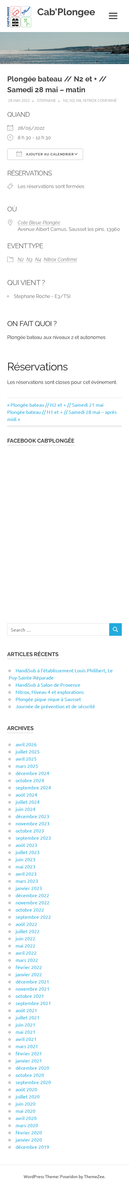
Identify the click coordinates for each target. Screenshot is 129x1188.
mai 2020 (25, 1111)
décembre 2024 (32, 773)
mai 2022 (25, 945)
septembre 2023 (33, 838)
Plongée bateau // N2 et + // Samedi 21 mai (57, 405)
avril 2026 (26, 744)
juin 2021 (25, 1024)
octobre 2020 (30, 1075)
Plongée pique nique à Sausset (48, 699)
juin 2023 (25, 859)
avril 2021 (26, 1039)
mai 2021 (25, 1032)
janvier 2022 (29, 974)
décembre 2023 (32, 816)
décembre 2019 (32, 1147)
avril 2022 (26, 953)
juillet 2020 (28, 1096)
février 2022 (29, 967)
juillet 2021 (28, 1017)
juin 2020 (25, 1104)
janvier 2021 (29, 1060)
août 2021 (26, 1010)
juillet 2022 (28, 931)
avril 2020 (26, 1118)
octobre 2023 (30, 830)
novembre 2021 (33, 989)
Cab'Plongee (66, 11)
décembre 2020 (32, 1068)
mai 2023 (25, 866)
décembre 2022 (32, 895)
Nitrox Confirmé (100, 100)
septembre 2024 (33, 787)
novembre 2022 (33, 902)
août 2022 (26, 924)
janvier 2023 (29, 888)
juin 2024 (25, 809)
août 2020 (26, 1089)
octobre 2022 (30, 909)
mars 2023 (27, 881)
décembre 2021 (32, 981)
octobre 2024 (30, 780)
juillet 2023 (28, 852)
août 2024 (26, 794)
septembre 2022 (33, 917)
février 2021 (29, 1053)
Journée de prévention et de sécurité (55, 706)
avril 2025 (26, 759)
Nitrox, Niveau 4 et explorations (50, 692)
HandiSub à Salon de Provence (48, 685)
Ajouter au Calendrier (49, 154)
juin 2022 (25, 938)
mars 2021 (27, 1046)
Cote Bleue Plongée (39, 223)
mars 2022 (27, 960)
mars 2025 (27, 766)
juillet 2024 (28, 802)
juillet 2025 (28, 751)
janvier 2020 (29, 1139)
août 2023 (26, 845)
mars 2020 (27, 1125)
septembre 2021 (33, 1003)
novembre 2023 (33, 823)
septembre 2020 (33, 1082)
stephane (46, 100)
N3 (72, 100)
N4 (78, 100)
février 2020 (29, 1132)
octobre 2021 (30, 996)
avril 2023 (26, 874)
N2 (65, 100)
